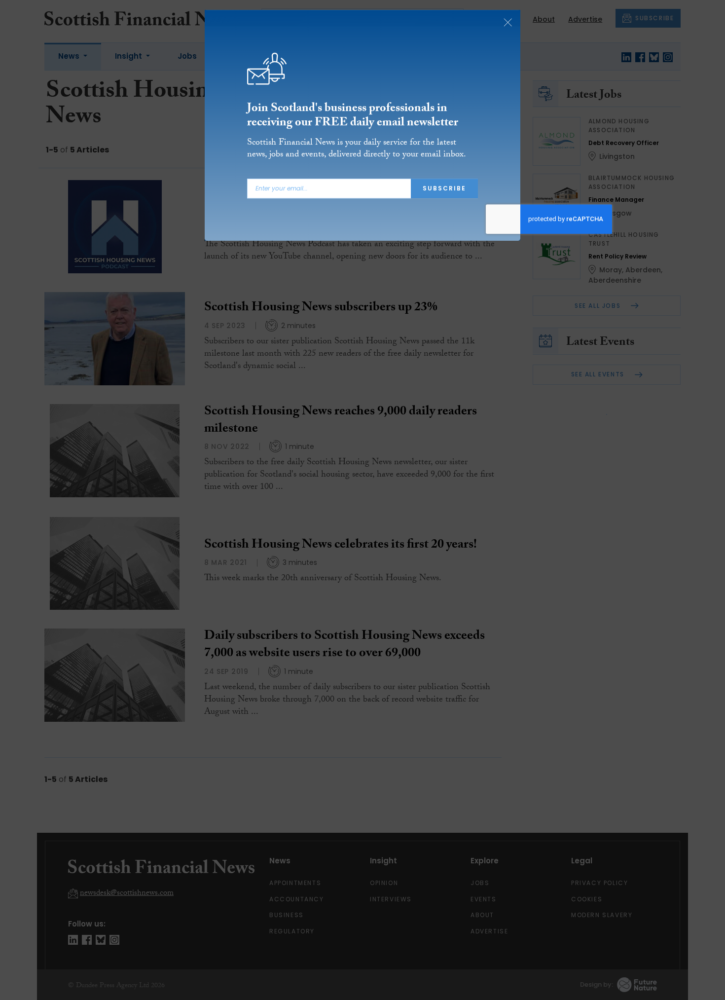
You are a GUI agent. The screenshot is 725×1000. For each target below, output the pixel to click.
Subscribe (444, 192)
